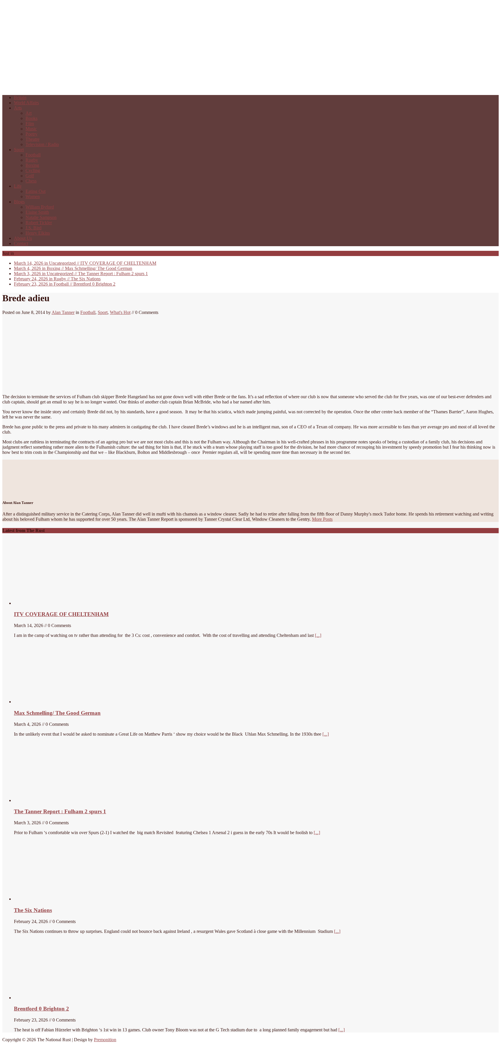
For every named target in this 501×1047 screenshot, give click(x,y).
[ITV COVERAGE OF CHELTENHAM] (57, 603)
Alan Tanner (63, 312)
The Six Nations (57, 278)
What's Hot (120, 312)
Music (31, 128)
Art (29, 113)
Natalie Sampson (41, 217)
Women (33, 196)
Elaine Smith (37, 212)
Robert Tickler (39, 222)
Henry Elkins (38, 233)
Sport (19, 149)
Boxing (32, 165)
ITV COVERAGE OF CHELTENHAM (85, 263)
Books (31, 118)
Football (33, 154)
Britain (20, 97)
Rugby (32, 160)
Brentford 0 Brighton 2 (64, 284)
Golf (30, 175)
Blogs (19, 201)
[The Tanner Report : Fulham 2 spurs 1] (41, 800)
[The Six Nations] (57, 898)
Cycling (33, 170)
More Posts (322, 519)
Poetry (31, 133)
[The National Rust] (89, 87)
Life (17, 186)
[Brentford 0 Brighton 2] (57, 997)
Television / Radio (42, 144)
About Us (23, 238)
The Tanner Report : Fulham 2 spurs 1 (81, 273)
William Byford (40, 206)
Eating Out (36, 191)
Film (30, 123)
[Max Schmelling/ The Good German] (46, 701)
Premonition (105, 1039)
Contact (21, 243)
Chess (31, 180)
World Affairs (26, 102)
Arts (18, 107)
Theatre (32, 139)
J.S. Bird (33, 227)
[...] (318, 635)
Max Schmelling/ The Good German (73, 268)
